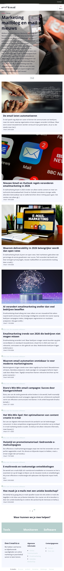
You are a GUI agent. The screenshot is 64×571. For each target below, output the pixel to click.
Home (3, 13)
